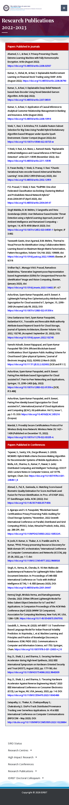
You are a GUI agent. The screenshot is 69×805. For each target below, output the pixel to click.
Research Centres (18, 750)
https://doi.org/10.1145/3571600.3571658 (29, 502)
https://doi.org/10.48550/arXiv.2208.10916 (29, 118)
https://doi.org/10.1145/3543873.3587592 (41, 618)
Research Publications (20, 771)
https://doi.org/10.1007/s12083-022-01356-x (30, 310)
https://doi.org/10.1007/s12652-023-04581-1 (30, 229)
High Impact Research (20, 757)
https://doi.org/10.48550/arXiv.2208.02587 (29, 65)
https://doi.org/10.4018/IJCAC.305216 (40, 414)
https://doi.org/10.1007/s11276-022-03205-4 (30, 437)
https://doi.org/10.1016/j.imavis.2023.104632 (31, 287)
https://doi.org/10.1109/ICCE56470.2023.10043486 (33, 695)
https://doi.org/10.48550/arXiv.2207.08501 (29, 99)
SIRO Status (15, 743)
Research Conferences (21, 764)
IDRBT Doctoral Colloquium (24, 778)
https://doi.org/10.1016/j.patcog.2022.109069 (31, 256)
